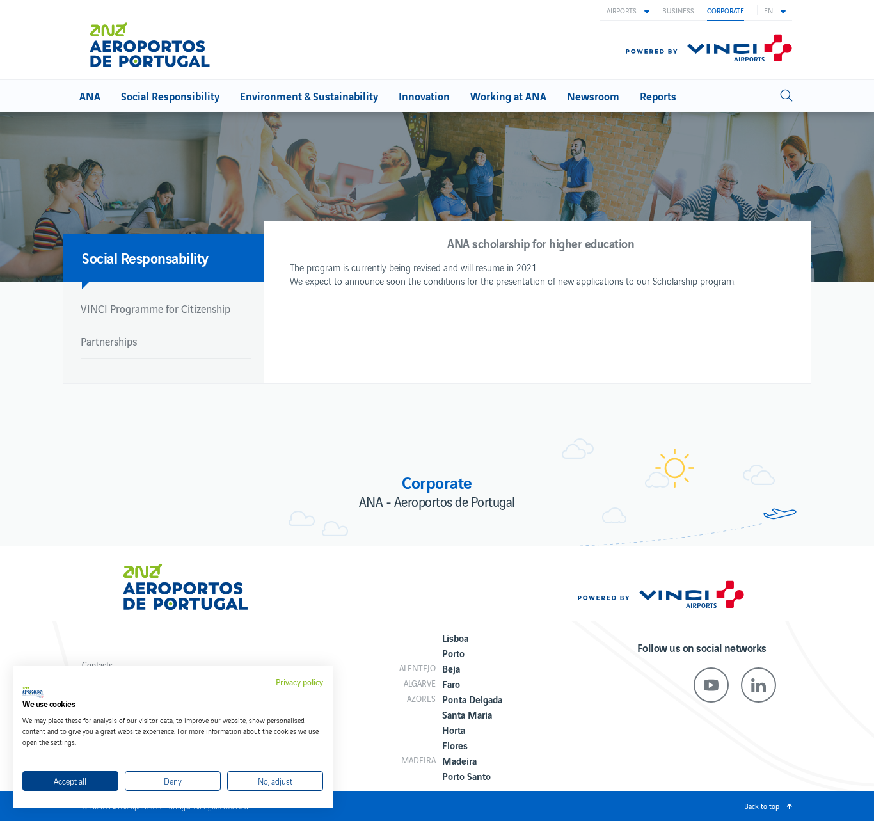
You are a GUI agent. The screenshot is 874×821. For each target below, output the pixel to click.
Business (678, 10)
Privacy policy (299, 682)
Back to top (761, 806)
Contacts (97, 664)
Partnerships (109, 341)
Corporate (725, 10)
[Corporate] (155, 39)
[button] (628, 10)
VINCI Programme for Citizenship (155, 308)
